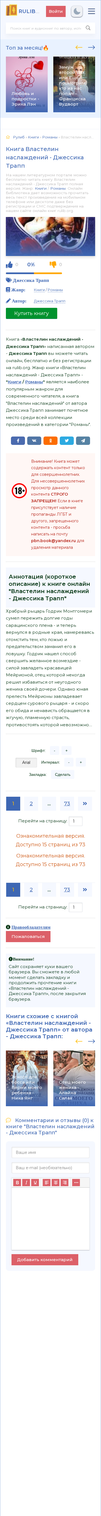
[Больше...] (76, 1182)
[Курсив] (26, 1182)
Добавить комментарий (45, 1259)
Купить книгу (31, 313)
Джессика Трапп (31, 280)
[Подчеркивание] (35, 1182)
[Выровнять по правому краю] (64, 1182)
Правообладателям (31, 927)
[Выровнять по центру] (55, 1182)
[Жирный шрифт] (17, 1182)
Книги (41, 188)
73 (67, 804)
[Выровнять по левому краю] (46, 1182)
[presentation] (78, 46)
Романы (58, 188)
